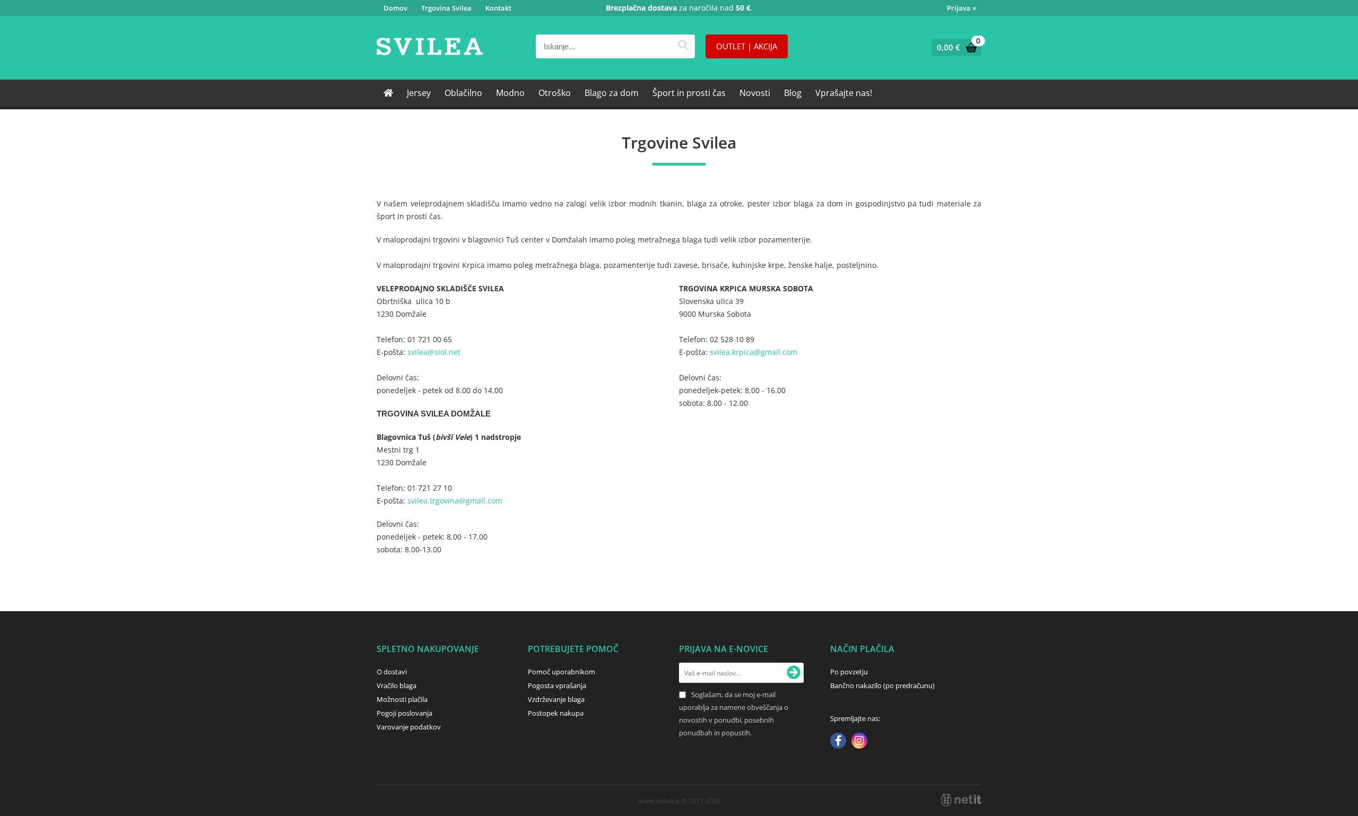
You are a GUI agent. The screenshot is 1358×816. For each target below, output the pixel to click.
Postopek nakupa (556, 713)
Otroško (554, 93)
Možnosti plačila (402, 699)
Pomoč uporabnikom (561, 671)
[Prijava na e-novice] (794, 673)
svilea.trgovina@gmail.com (455, 501)
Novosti (754, 93)
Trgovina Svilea (446, 8)
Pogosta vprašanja (557, 685)
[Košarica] (954, 47)
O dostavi (392, 671)
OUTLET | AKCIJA (746, 46)
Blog (793, 93)
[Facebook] (838, 741)
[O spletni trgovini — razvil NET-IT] (961, 800)
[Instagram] (859, 741)
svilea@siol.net (435, 352)
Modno (510, 93)
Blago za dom (612, 93)
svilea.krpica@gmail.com (754, 352)
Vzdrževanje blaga (556, 699)
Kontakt (498, 8)
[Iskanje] (683, 46)
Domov (395, 8)
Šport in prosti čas (689, 93)
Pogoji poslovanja (404, 713)
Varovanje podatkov (409, 727)
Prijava (961, 8)
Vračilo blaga (396, 685)
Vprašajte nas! (843, 93)
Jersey (419, 93)
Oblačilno (463, 93)
